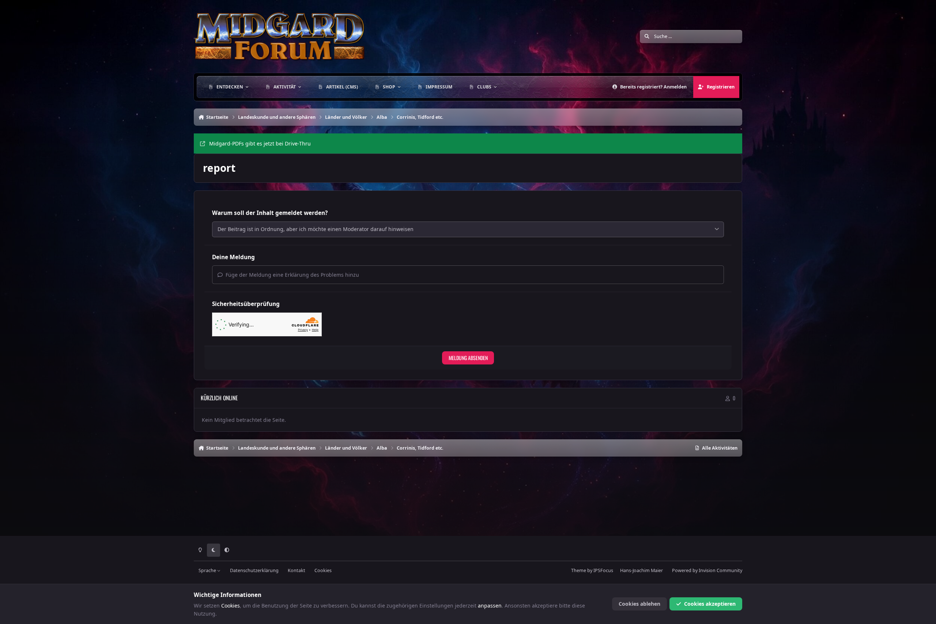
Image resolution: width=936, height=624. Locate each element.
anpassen (490, 605)
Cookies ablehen (639, 603)
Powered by (707, 570)
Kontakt (296, 570)
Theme (578, 570)
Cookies (323, 570)
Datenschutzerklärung (254, 570)
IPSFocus (603, 570)
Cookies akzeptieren (710, 603)
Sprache (208, 570)
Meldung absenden (468, 358)
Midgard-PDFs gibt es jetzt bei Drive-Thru (260, 143)
